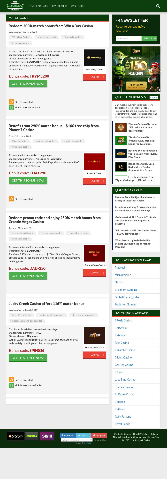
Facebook (68, 435)
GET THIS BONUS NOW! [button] (28, 83)
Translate (86, 443)
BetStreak (121, 328)
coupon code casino (45, 141)
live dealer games (20, 43)
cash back (77, 6)
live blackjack (39, 6)
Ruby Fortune (123, 416)
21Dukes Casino (125, 394)
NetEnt (119, 282)
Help (135, 434)
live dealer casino (73, 37)
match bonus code (47, 37)
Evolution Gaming (126, 304)
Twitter (84, 435)
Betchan (120, 401)
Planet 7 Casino (19, 141)
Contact (118, 434)
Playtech (120, 267)
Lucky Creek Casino (21, 315)
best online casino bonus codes (27, 320)
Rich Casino (122, 342)
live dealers (59, 6)
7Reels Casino (123, 320)
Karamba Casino (125, 350)
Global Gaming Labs (127, 297)
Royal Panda (122, 424)
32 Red (119, 372)
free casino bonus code (84, 315)
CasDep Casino (124, 365)
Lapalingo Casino (125, 379)
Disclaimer (144, 434)
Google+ (100, 435)
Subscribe (150, 38)
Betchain (120, 335)
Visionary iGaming (126, 289)
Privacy (154, 434)
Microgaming (123, 275)
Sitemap (127, 434)
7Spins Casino (123, 357)
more (153, 97)
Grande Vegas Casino (22, 233)
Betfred (120, 409)
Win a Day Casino (20, 37)
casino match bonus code (52, 315)
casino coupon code (51, 233)
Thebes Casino (124, 387)
